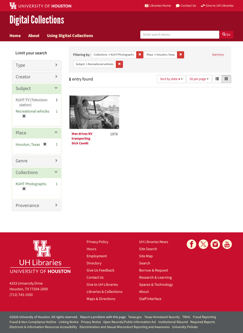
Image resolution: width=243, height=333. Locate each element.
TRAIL (186, 317)
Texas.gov (135, 317)
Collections (27, 172)
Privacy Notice (91, 322)
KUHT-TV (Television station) (31, 102)
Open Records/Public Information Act (129, 322)
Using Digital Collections (70, 36)
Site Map (146, 256)
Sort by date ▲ (170, 79)
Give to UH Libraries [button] (220, 5)
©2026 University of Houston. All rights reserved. (43, 317)
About (33, 36)
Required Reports (202, 322)
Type (20, 65)
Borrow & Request (153, 270)
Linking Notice (69, 322)
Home (15, 36)
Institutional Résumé (173, 322)
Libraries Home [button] (160, 5)
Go (228, 34)
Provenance (27, 205)
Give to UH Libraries (102, 284)
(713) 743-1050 (21, 294)
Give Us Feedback (100, 270)
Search (144, 263)
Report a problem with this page (103, 317)
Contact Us (95, 277)
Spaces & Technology (156, 284)
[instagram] (215, 244)
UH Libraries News (153, 241)
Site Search (148, 249)
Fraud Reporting (204, 317)
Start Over (218, 55)
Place (21, 133)
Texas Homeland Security (162, 317)
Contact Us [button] (188, 5)
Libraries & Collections (104, 291)
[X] (203, 244)
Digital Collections (36, 20)
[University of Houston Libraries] (40, 256)
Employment (97, 256)
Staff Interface (150, 298)
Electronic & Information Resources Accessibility (43, 327)
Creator (23, 77)
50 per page (198, 79)
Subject (23, 88)
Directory (94, 263)
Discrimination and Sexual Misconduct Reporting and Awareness (124, 327)
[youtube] (227, 244)
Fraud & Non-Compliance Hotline (32, 322)
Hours (91, 249)
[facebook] (191, 244)
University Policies (185, 327)
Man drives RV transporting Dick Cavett (82, 138)
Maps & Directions (101, 298)
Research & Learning (155, 277)
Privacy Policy (97, 241)
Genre (22, 161)
